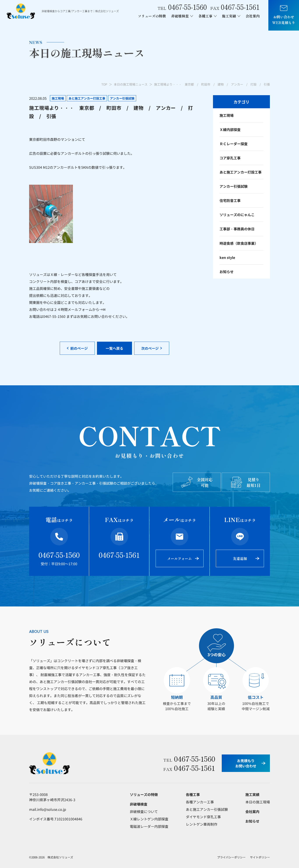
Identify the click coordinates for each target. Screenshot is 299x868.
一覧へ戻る (114, 348)
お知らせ (227, 271)
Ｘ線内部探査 (230, 129)
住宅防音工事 (230, 200)
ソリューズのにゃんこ (237, 214)
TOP (104, 84)
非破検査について (144, 811)
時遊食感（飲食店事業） (239, 243)
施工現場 (227, 115)
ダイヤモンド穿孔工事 (203, 816)
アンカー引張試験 (234, 186)
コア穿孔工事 (230, 157)
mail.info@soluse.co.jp (47, 809)
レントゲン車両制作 (201, 824)
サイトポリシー (260, 857)
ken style (227, 257)
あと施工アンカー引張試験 (207, 809)
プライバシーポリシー (231, 857)
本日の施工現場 (257, 801)
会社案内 (253, 16)
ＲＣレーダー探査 (234, 143)
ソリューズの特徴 (152, 16)
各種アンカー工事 (200, 801)
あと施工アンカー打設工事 (241, 172)
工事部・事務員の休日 (237, 228)
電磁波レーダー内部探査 (149, 826)
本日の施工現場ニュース (131, 84)
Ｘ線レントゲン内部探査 (149, 819)
